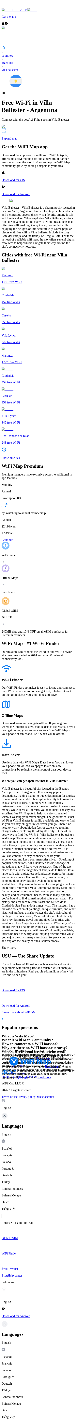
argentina (7, 62)
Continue (7, 539)
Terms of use (10, 1096)
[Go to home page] (15, 6)
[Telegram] (13, 1073)
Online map (9, 1076)
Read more (44, 1077)
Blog (19, 1076)
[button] (38, 1104)
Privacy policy (27, 1096)
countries (7, 55)
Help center (29, 1076)
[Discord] (8, 1073)
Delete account (45, 1096)
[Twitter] (4, 1073)
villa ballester (10, 69)
